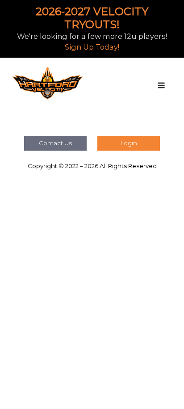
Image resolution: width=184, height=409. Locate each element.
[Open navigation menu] (161, 86)
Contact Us (55, 143)
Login (129, 143)
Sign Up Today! (92, 46)
